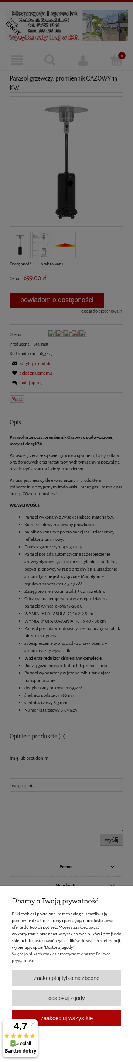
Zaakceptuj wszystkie (67, 1018)
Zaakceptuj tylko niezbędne (66, 978)
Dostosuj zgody (66, 998)
